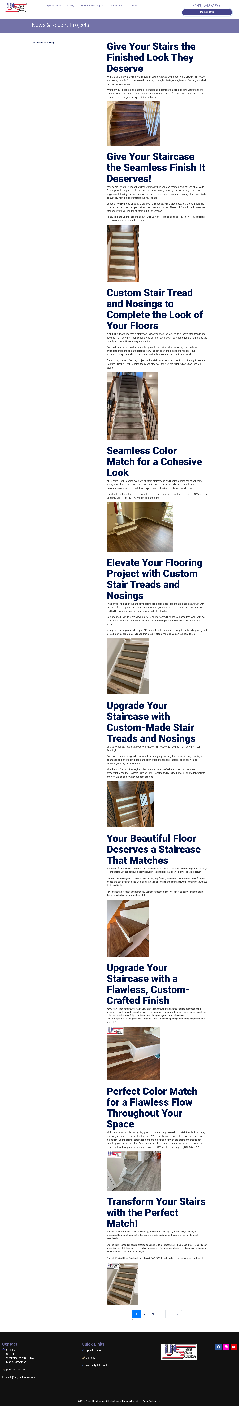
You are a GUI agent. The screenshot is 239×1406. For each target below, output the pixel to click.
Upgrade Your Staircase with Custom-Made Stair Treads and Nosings (151, 722)
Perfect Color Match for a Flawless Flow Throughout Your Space (152, 1107)
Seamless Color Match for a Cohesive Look (154, 461)
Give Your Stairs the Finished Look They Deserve (151, 57)
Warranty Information (98, 1365)
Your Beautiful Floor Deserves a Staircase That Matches (154, 849)
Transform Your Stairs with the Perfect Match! (156, 1212)
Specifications (54, 5)
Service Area (117, 5)
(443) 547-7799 (207, 5)
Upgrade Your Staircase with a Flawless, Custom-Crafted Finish (148, 984)
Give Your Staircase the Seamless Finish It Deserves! (156, 167)
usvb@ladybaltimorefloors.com (24, 1377)
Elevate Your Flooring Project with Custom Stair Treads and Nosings (154, 579)
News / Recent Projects (92, 5)
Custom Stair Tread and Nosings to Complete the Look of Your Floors (155, 309)
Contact (133, 5)
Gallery (70, 5)
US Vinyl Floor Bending (43, 42)
